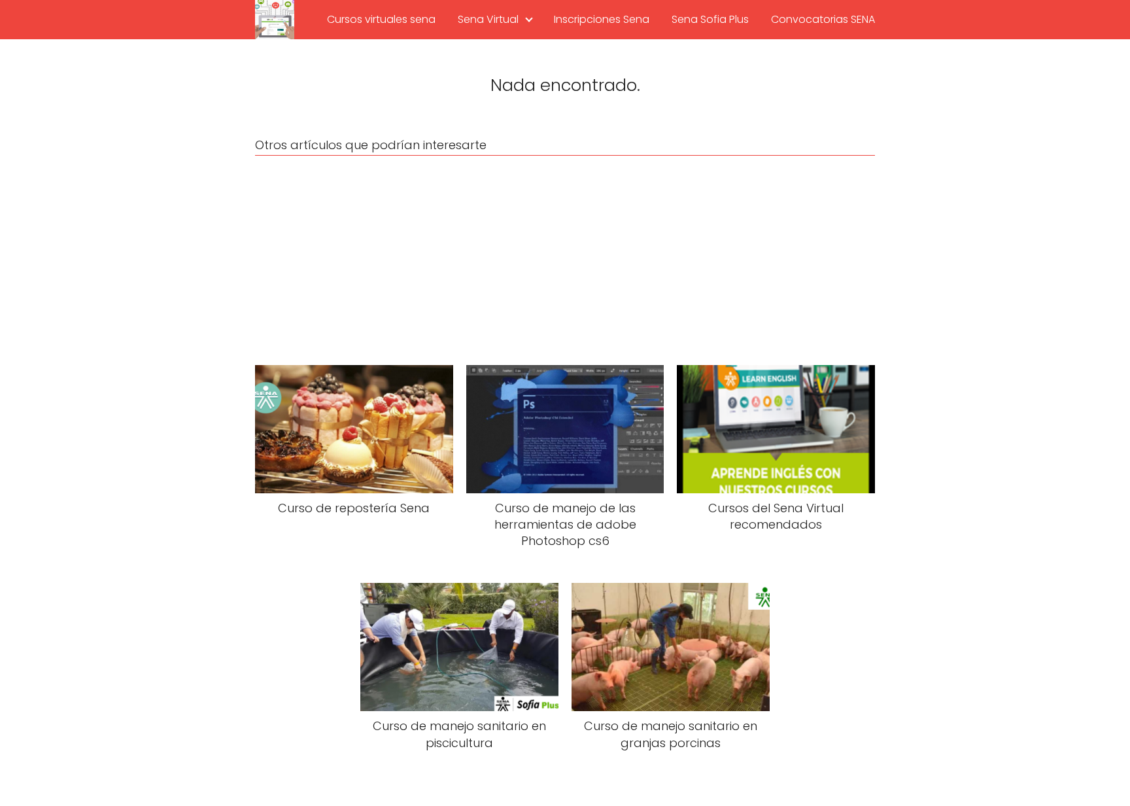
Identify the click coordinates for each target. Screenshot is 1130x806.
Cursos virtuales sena (381, 19)
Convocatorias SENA (823, 19)
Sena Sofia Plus (710, 19)
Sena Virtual (488, 19)
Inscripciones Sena (601, 19)
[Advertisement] (565, 260)
